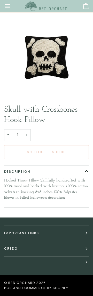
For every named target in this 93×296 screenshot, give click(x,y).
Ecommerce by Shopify (45, 287)
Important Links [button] (21, 233)
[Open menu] (12, 6)
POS (8, 287)
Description (17, 171)
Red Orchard (21, 282)
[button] (46, 262)
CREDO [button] (11, 248)
